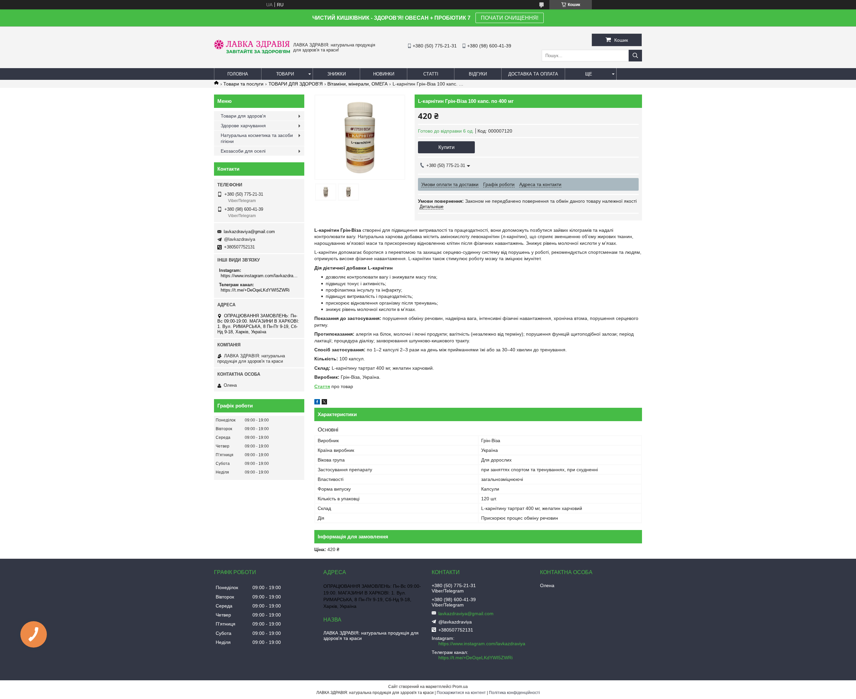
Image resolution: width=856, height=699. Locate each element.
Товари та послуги (243, 83)
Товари (285, 73)
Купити (446, 147)
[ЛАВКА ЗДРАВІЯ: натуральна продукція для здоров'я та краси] (252, 52)
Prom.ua (460, 686)
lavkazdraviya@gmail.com (249, 231)
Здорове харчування (243, 125)
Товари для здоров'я (243, 116)
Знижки (336, 73)
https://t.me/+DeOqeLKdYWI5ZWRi (255, 290)
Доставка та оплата (533, 73)
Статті (430, 73)
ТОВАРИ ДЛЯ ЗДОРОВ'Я (296, 83)
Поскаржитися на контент (461, 692)
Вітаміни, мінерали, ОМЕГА (357, 83)
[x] (324, 402)
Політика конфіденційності (514, 692)
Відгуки (478, 73)
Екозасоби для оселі (243, 151)
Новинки (383, 73)
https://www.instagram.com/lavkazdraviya (260, 275)
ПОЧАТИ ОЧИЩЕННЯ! (509, 18)
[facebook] (317, 402)
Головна (237, 73)
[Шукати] (635, 55)
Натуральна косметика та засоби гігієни (257, 138)
